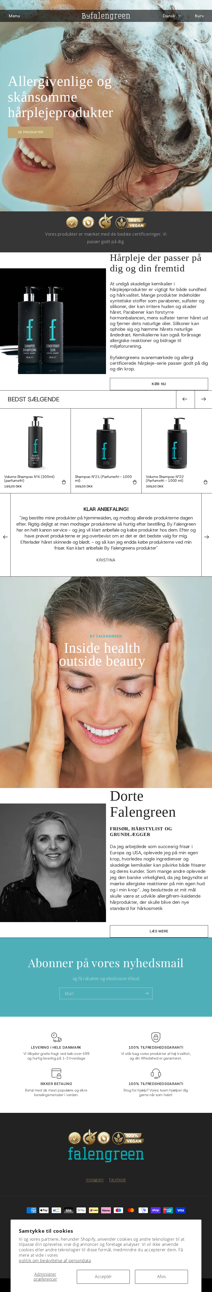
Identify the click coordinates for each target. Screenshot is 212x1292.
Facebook (117, 1179)
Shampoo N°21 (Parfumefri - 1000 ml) (103, 479)
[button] (14, 16)
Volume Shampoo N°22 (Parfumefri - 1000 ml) (165, 479)
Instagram (94, 1179)
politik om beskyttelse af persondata (55, 1260)
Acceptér (103, 1276)
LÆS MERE (159, 931)
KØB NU (159, 384)
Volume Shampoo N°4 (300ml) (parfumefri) (29, 479)
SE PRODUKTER (30, 132)
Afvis (161, 1276)
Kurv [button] (199, 15)
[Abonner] (146, 993)
